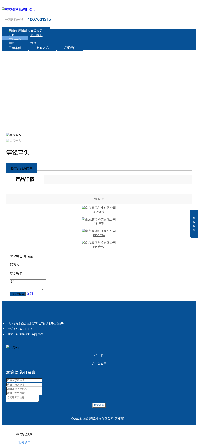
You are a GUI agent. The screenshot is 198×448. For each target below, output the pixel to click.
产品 (12, 43)
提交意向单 (18, 293)
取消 (30, 294)
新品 (33, 43)
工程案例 (15, 48)
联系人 (14, 264)
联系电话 (16, 273)
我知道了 (24, 442)
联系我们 (70, 48)
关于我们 (36, 35)
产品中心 (15, 39)
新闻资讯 (42, 48)
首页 (12, 35)
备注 (13, 282)
